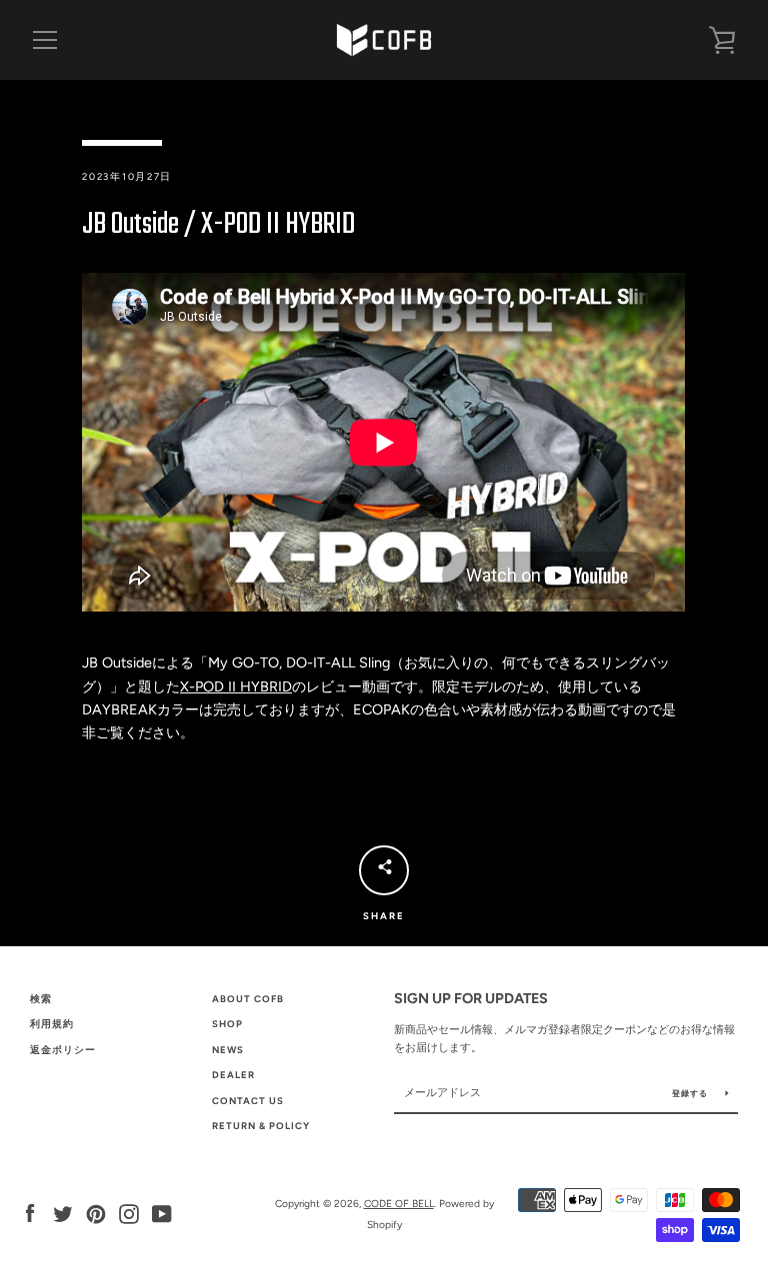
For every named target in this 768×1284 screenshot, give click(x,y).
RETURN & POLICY (261, 1125)
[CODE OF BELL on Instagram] (129, 1213)
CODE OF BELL (399, 1203)
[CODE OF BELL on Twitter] (63, 1213)
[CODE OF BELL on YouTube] (162, 1213)
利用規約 (52, 1023)
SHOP (227, 1023)
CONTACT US (248, 1100)
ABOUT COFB (248, 998)
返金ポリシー (63, 1049)
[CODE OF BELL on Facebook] (30, 1213)
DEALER (233, 1074)
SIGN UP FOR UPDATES (471, 998)
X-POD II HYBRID (236, 686)
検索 (41, 998)
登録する (691, 1093)
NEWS (228, 1049)
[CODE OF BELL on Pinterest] (96, 1213)
